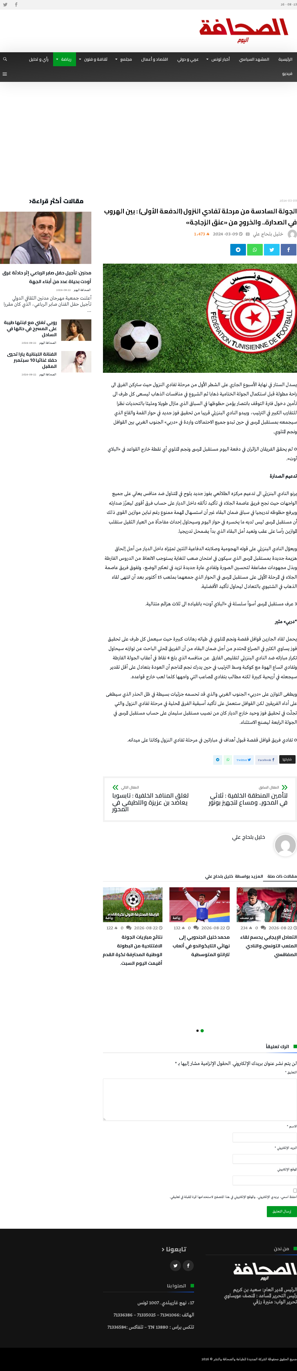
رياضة (176, 918)
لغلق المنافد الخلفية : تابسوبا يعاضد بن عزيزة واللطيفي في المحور (150, 799)
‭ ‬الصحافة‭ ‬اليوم (82, 290)
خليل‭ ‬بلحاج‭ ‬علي (268, 234)
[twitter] (272, 250)
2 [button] (197, 1031)
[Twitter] (5, 5)
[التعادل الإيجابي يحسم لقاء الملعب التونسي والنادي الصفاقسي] (267, 904)
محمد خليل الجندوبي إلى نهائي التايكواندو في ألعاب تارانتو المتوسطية (201, 946)
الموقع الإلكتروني (287, 1169)
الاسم (292, 1126)
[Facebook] (16, 5)
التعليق (291, 1072)
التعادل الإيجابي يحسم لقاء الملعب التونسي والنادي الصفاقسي (268, 946)
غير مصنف (246, 918)
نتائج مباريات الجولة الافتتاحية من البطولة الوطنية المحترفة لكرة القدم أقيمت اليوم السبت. (132, 950)
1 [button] (202, 1030)
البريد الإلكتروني (286, 1148)
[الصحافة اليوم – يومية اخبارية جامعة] (244, 18)
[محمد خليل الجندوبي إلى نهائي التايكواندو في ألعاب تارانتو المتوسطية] (199, 904)
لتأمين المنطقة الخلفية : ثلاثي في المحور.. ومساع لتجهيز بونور (248, 796)
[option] (267, 922)
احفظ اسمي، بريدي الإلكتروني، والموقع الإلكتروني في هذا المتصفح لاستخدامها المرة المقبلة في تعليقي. (233, 1197)
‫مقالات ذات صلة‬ (282, 877)
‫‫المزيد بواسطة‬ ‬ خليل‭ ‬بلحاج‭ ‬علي (234, 877)
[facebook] (288, 250)
